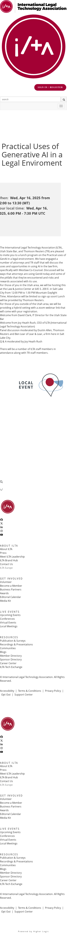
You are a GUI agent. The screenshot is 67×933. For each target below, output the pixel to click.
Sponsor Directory (11, 659)
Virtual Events (8, 622)
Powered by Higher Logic (33, 931)
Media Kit (5, 600)
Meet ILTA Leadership (12, 556)
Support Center (23, 694)
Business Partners (10, 589)
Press (3, 553)
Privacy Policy (53, 691)
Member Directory (11, 655)
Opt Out (6, 694)
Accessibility (7, 691)
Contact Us (6, 564)
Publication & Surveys (13, 640)
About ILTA (6, 549)
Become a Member (11, 585)
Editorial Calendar (10, 597)
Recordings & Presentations (16, 644)
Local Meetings (8, 626)
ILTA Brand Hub (9, 560)
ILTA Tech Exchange (11, 667)
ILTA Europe (6, 567)
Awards (4, 593)
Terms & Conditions (29, 691)
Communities (8, 648)
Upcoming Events (10, 615)
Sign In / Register (50, 87)
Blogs (3, 652)
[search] (64, 99)
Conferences (7, 618)
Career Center (8, 663)
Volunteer (6, 582)
